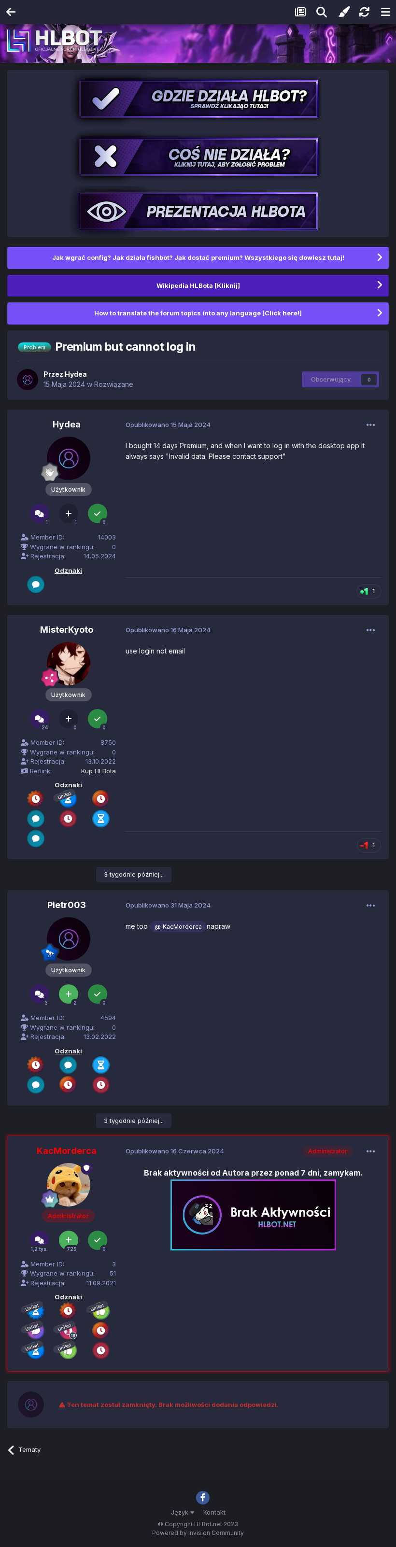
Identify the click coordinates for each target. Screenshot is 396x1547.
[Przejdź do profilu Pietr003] (68, 939)
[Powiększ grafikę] (253, 1214)
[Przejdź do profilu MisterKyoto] (68, 663)
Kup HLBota (98, 771)
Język (180, 1512)
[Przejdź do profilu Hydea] (27, 379)
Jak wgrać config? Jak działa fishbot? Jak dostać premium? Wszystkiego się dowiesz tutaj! (198, 257)
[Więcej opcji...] (371, 425)
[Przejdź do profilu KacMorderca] (68, 1184)
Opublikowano (168, 424)
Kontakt (214, 1512)
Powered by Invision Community (198, 1532)
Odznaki (68, 570)
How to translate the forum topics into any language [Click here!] (198, 313)
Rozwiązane (113, 384)
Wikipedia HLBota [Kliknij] (198, 285)
